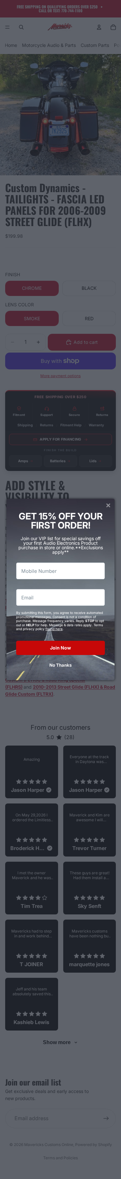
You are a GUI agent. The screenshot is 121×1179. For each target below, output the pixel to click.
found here (54, 629)
